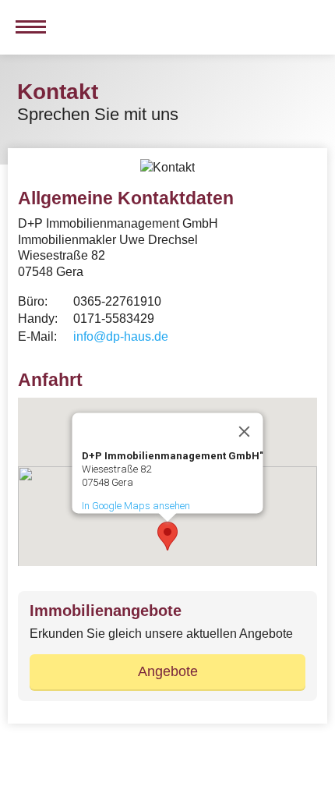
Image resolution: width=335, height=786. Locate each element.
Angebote (168, 671)
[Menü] (27, 27)
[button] (167, 536)
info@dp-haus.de (120, 336)
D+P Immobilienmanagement (92, 27)
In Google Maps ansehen (136, 506)
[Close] (244, 432)
